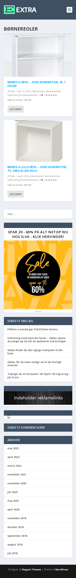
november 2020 (16, 483)
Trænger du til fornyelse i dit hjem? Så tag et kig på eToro (37, 375)
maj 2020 (13, 500)
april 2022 (13, 457)
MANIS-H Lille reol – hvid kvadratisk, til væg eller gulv (37, 169)
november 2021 (16, 474)
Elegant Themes (31, 569)
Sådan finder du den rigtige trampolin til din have (35, 351)
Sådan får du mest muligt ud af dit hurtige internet (34, 363)
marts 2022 (14, 465)
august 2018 (15, 544)
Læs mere (16, 109)
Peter (12, 91)
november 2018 (16, 518)
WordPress (61, 569)
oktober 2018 (15, 527)
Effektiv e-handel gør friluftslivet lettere (32, 329)
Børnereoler (39, 91)
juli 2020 (12, 492)
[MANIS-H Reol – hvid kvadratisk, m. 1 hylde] (38, 56)
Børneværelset (53, 91)
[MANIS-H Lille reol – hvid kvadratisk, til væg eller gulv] (38, 141)
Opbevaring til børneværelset (22, 95)
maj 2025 (13, 448)
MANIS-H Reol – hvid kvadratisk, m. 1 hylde (36, 84)
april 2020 (13, 509)
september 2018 (17, 535)
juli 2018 (12, 553)
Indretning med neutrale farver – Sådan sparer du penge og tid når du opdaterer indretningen (36, 339)
